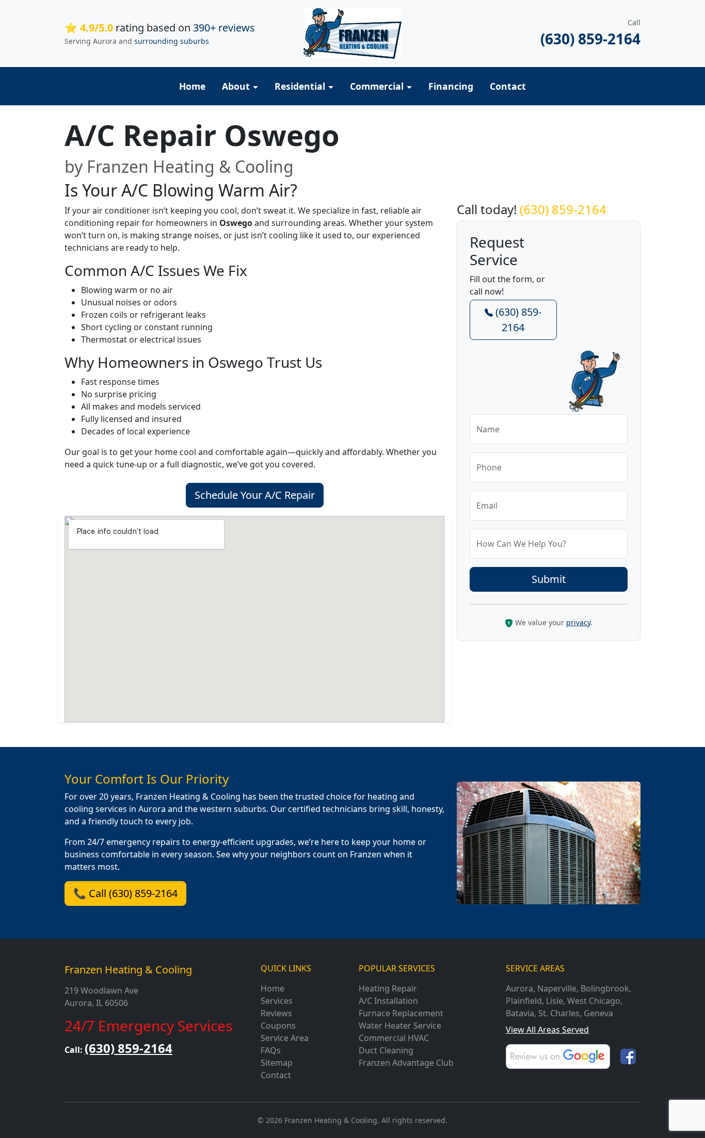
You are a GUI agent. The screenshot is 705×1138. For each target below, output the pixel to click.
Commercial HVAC (394, 1038)
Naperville (556, 988)
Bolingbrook (605, 988)
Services (277, 1000)
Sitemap (277, 1062)
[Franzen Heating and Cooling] (352, 32)
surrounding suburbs (171, 41)
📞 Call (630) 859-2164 (125, 893)
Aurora (519, 988)
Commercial (377, 86)
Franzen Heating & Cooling (128, 970)
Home (192, 86)
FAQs (271, 1050)
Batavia (520, 1013)
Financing (450, 86)
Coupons (278, 1025)
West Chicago (593, 1000)
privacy (578, 622)
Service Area (285, 1038)
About (236, 86)
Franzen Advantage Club (406, 1062)
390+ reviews (224, 28)
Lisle (554, 1000)
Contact (508, 86)
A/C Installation (388, 1000)
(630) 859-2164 (590, 38)
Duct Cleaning (386, 1050)
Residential (300, 86)
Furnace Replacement (401, 1013)
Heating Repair (388, 988)
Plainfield (524, 1000)
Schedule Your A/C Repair (255, 495)
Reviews (276, 1013)
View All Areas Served (547, 1029)
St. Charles (559, 1013)
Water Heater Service (400, 1025)
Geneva (598, 1013)
